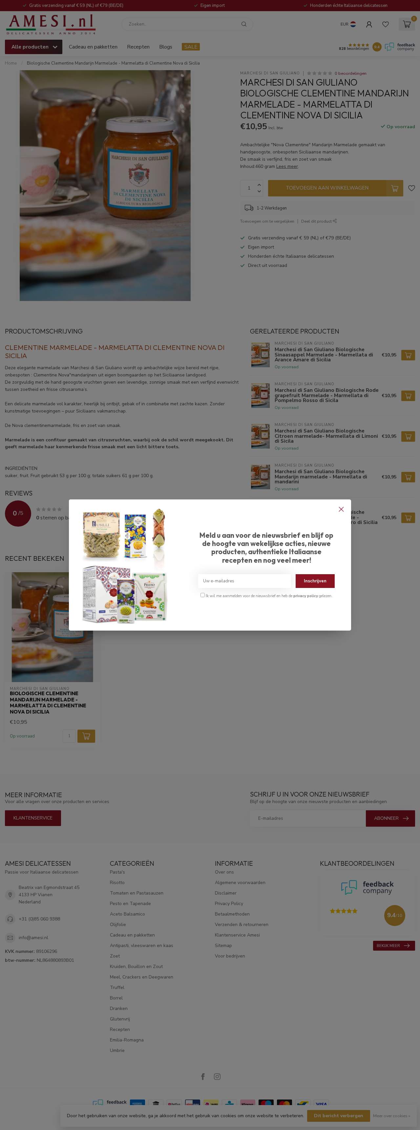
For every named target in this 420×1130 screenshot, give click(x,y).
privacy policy (305, 595)
